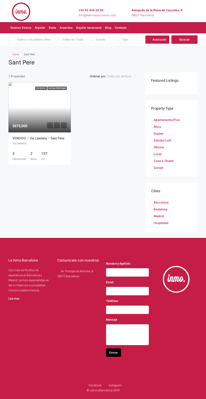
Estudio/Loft (162, 140)
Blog (108, 27)
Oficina (159, 147)
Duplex (159, 133)
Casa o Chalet (164, 161)
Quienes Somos (20, 27)
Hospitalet (161, 223)
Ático (157, 127)
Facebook (95, 385)
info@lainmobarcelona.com (97, 15)
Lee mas (14, 298)
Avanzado (158, 39)
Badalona (160, 209)
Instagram (115, 385)
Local (158, 154)
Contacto (121, 27)
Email (109, 282)
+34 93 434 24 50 (91, 10)
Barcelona (161, 202)
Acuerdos (66, 27)
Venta (52, 27)
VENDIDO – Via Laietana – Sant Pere (38, 138)
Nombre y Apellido (118, 263)
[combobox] (75, 39)
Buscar (184, 39)
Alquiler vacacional (89, 27)
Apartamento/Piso (167, 120)
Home (15, 54)
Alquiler (40, 27)
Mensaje (111, 319)
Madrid (159, 216)
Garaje (158, 168)
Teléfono (112, 301)
